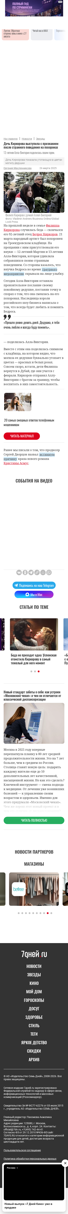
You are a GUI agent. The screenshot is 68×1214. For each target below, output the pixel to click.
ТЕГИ (34, 1033)
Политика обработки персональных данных (30, 1158)
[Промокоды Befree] (34, 889)
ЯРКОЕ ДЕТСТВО (34, 1042)
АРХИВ (34, 1059)
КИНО (34, 983)
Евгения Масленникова (18, 168)
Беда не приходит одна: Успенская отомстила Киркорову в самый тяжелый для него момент (34, 659)
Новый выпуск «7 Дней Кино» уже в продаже (28, 1205)
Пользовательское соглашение (22, 1150)
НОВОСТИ (34, 966)
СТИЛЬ (34, 1025)
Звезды (40, 138)
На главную (11, 138)
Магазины (34, 863)
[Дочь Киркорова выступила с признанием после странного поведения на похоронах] (37, 572)
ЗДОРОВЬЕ (34, 1017)
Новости (27, 138)
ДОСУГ (34, 1008)
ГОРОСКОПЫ (34, 1000)
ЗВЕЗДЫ (34, 974)
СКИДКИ (34, 1050)
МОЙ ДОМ (34, 991)
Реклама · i (12, 1168)
